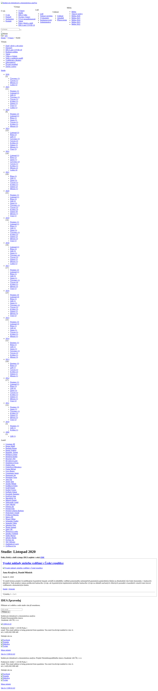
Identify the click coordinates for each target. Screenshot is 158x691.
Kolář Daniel (10, 488)
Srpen (13, 120)
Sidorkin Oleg (11, 525)
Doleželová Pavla (12, 463)
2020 (7, 191)
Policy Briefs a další (25, 23)
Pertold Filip (10, 509)
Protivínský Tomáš (12, 513)
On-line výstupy (24, 17)
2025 (7, 87)
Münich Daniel (11, 500)
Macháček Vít (11, 498)
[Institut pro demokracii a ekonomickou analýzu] (19, 3)
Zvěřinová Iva (11, 546)
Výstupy (21, 11)
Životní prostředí (12, 64)
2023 (7, 128)
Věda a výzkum (11, 56)
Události (60, 16)
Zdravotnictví (10, 62)
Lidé (41, 14)
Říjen (13, 118)
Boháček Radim (11, 457)
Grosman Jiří (10, 444)
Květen (14, 101)
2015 (7, 318)
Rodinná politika (12, 52)
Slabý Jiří (9, 529)
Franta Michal (11, 469)
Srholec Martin (11, 538)
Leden (13, 85)
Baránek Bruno (11, 448)
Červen (14, 81)
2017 (7, 266)
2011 (7, 403)
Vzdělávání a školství (13, 60)
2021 (7, 172)
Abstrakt (12, 589)
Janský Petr (10, 482)
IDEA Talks (22, 15)
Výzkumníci (44, 18)
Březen (14, 83)
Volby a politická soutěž (14, 58)
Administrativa (45, 22)
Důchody (9, 48)
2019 (7, 218)
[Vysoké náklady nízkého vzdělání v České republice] (23, 568)
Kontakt (8, 21)
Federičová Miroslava (13, 467)
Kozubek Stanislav (12, 494)
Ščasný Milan (10, 519)
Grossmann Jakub (12, 473)
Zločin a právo (11, 66)
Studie (20, 13)
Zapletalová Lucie (12, 544)
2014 (7, 338)
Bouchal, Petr (10, 459)
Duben (14, 103)
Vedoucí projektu (46, 16)
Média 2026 (75, 16)
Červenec (15, 78)
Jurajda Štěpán (11, 484)
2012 (7, 378)
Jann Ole (9, 479)
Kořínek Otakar (11, 492)
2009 (7, 432)
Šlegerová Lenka (12, 531)
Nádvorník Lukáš (12, 502)
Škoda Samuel (11, 527)
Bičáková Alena (11, 455)
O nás (8, 15)
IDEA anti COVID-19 (26, 25)
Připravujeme (62, 20)
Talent (20, 21)
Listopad (14, 93)
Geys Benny (10, 471)
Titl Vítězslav (10, 542)
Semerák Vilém (11, 523)
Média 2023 (75, 22)
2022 (7, 151)
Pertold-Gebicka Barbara (15, 511)
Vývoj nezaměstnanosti (26, 19)
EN (6, 36)
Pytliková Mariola (12, 515)
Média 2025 (75, 18)
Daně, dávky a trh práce (14, 46)
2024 (7, 110)
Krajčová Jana (11, 496)
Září (13, 95)
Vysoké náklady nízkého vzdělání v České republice (33, 563)
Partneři (8, 17)
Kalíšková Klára (11, 486)
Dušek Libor (10, 465)
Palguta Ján (10, 507)
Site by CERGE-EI (8, 654)
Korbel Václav (11, 490)
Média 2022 (75, 24)
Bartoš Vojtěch (11, 450)
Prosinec (14, 91)
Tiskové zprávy (77, 14)
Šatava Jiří (9, 517)
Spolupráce (10, 19)
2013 (7, 359)
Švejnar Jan (10, 540)
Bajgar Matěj (10, 446)
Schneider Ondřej (12, 521)
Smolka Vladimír (12, 534)
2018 (7, 243)
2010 (7, 422)
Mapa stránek (6, 650)
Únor (13, 106)
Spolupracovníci (46, 20)
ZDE (42, 557)
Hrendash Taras (11, 477)
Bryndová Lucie (11, 461)
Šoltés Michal (10, 536)
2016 (7, 291)
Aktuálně (60, 18)
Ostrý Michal (10, 504)
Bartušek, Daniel (12, 452)
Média (73, 12)
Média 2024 (75, 20)
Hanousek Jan (11, 475)
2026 (7, 74)
